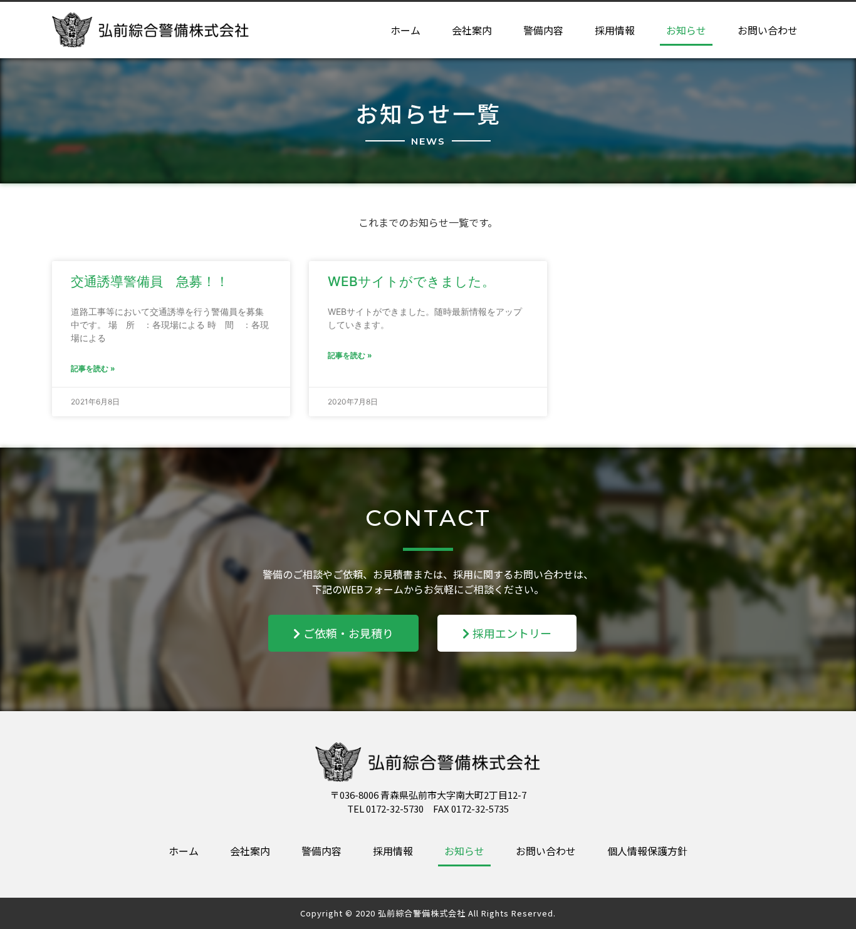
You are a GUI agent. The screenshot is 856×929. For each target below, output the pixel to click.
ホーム (405, 30)
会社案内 (472, 30)
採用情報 (615, 30)
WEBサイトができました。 (411, 281)
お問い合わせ (768, 30)
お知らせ (686, 30)
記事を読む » (93, 368)
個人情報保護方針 (647, 850)
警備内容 (543, 30)
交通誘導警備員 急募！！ (150, 281)
